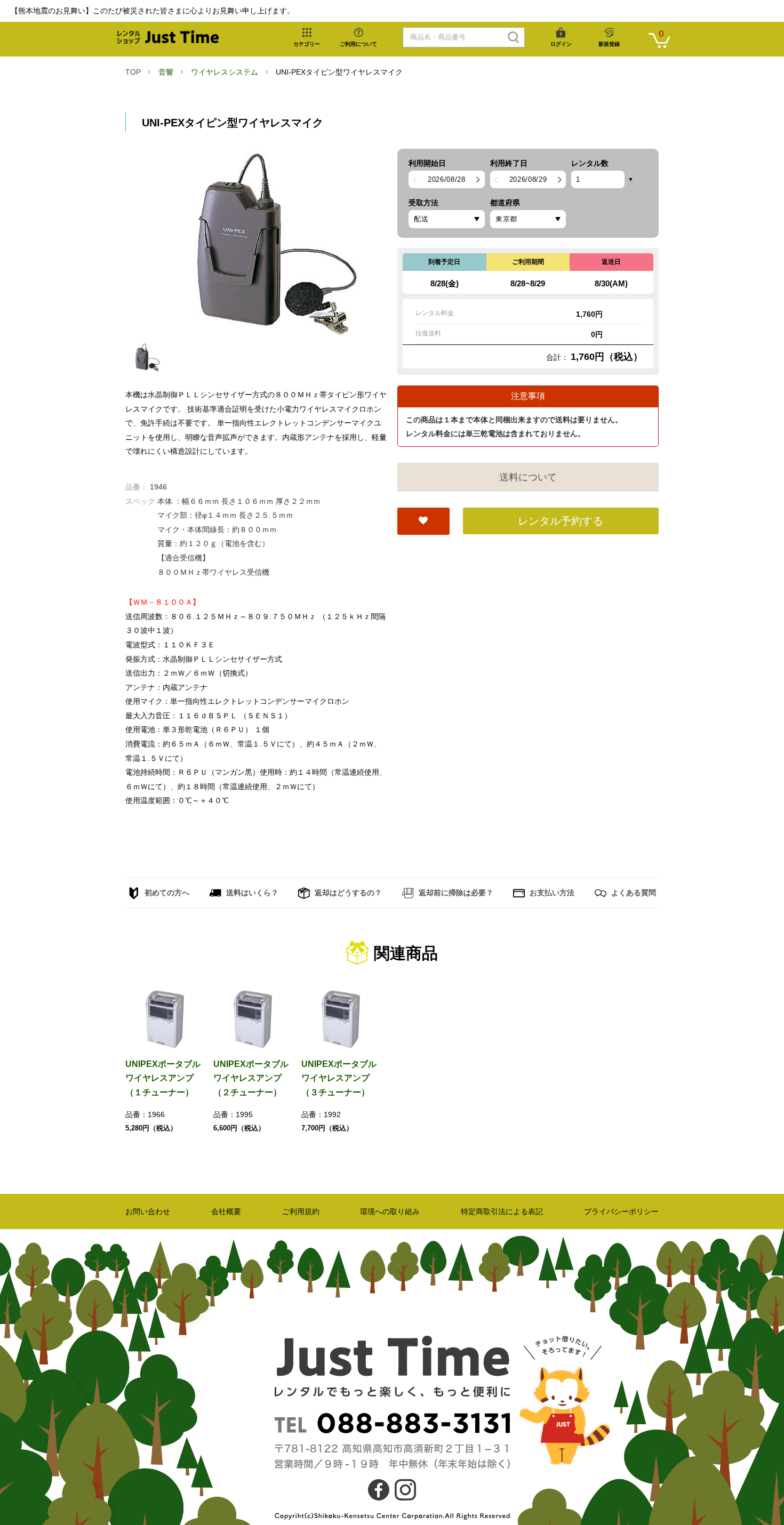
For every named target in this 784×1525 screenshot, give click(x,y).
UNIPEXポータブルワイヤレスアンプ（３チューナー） (339, 1078)
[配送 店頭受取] (447, 219)
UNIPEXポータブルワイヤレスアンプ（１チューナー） (163, 1078)
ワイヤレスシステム (224, 72)
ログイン (561, 44)
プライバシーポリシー (621, 1211)
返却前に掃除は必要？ (455, 892)
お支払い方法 (550, 892)
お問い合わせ (147, 1211)
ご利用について (358, 44)
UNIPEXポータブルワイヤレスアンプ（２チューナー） (251, 1078)
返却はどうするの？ (347, 892)
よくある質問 (632, 892)
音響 (165, 72)
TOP (133, 72)
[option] (256, 243)
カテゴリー (306, 44)
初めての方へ (165, 892)
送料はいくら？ (251, 892)
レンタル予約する (560, 521)
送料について (528, 477)
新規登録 (609, 44)
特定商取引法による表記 (502, 1211)
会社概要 (226, 1211)
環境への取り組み (390, 1211)
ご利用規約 (300, 1211)
